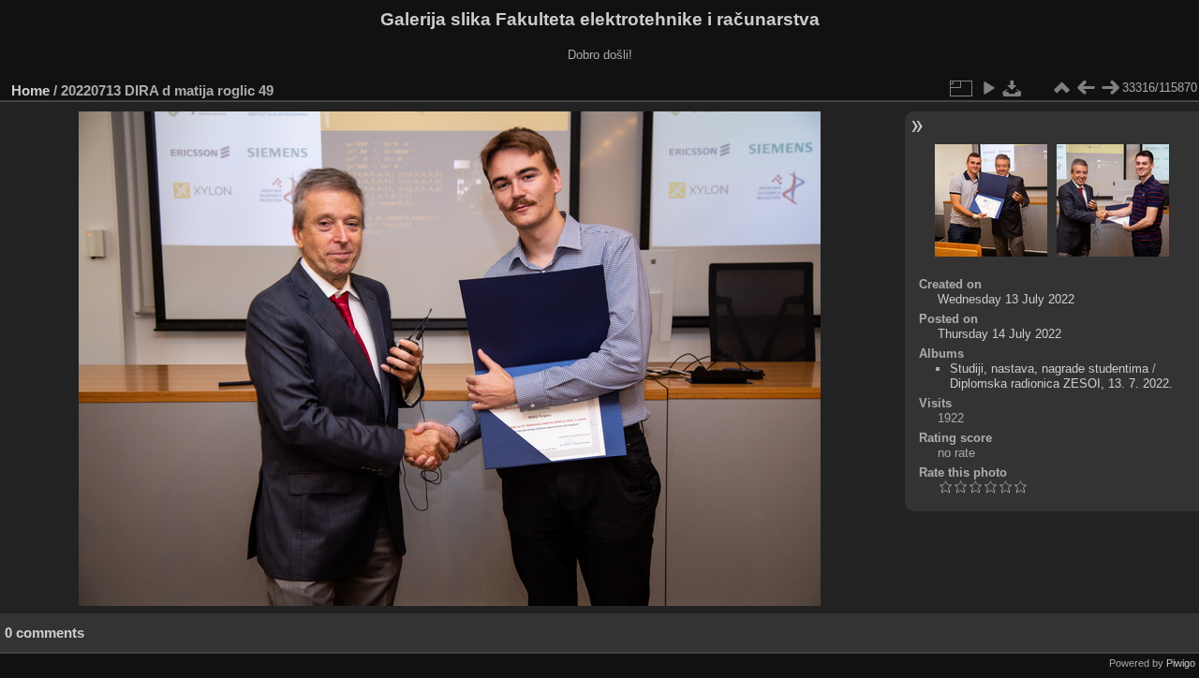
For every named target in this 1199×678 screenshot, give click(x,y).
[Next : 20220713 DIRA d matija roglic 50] (1110, 88)
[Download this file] (1012, 88)
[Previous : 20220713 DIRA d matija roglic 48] (1085, 88)
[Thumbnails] (1061, 88)
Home (30, 90)
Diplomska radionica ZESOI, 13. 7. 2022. (1061, 383)
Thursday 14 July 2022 (999, 334)
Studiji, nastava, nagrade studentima (1049, 368)
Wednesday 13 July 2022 (1006, 299)
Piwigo (1180, 663)
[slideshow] (988, 88)
